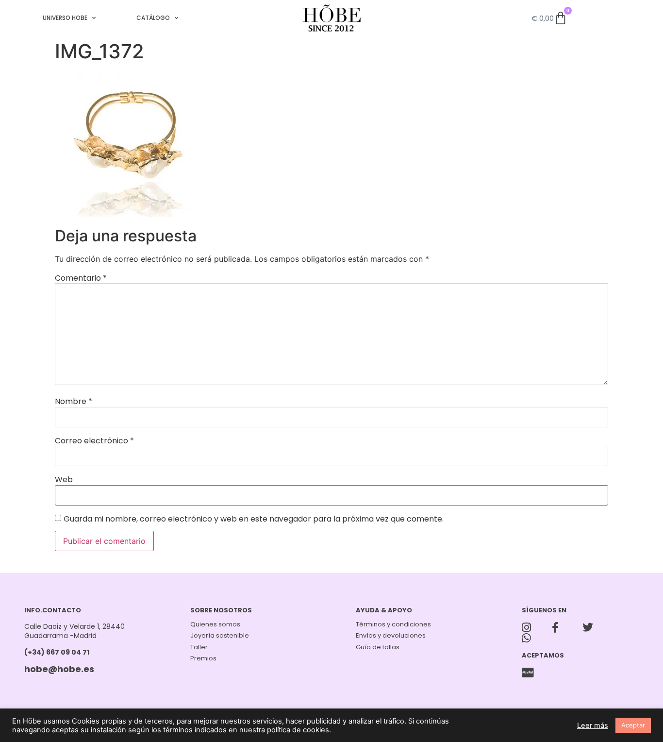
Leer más (592, 725)
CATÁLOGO (153, 18)
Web (64, 480)
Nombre (73, 401)
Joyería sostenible (219, 635)
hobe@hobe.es (59, 669)
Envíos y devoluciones (391, 635)
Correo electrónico (94, 441)
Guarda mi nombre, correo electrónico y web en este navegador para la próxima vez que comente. (254, 519)
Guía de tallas (377, 647)
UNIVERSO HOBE (65, 18)
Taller (199, 647)
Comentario (81, 278)
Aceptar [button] (633, 725)
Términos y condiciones (393, 624)
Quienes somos (215, 624)
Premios (203, 658)
